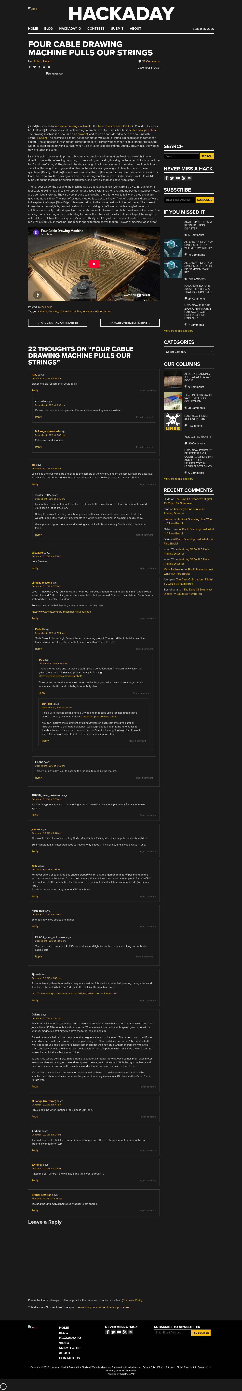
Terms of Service (166, 1367)
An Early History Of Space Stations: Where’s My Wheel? (198, 245)
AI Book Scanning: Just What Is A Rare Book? (198, 377)
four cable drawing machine (71, 126)
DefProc (47, 704)
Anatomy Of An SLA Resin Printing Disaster (198, 225)
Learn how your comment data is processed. (104, 1307)
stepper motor (102, 311)
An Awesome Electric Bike (130, 322)
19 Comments (196, 255)
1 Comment (195, 425)
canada (42, 311)
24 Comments (196, 298)
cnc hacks (46, 307)
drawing (53, 311)
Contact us (189, 178)
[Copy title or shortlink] (49, 67)
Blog (48, 29)
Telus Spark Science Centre (115, 126)
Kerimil (39, 629)
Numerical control (70, 311)
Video (64, 1343)
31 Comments (196, 408)
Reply (35, 390)
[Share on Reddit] (44, 67)
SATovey (37, 1164)
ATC (34, 375)
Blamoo (168, 519)
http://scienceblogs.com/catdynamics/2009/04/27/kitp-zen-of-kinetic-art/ (74, 993)
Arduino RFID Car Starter (58, 322)
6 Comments (196, 235)
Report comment (148, 390)
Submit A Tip (70, 1348)
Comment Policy (133, 1300)
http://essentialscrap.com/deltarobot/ (60, 676)
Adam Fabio (42, 61)
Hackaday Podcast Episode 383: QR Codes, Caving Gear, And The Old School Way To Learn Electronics (198, 458)
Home (33, 29)
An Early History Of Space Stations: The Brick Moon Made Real (198, 267)
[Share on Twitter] (34, 67)
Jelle (34, 865)
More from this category (178, 331)
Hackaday (121, 14)
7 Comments (196, 325)
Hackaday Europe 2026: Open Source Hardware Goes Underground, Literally (197, 312)
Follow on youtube (177, 178)
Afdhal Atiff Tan (42, 1195)
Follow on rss (183, 178)
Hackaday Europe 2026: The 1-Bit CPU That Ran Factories (198, 289)
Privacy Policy (150, 1367)
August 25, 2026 (203, 29)
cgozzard (37, 552)
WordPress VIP (127, 1374)
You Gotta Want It (197, 437)
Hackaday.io (70, 29)
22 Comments (151, 61)
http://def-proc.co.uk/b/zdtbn (99, 716)
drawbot (83, 134)
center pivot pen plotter (143, 130)
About (135, 29)
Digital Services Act (186, 1367)
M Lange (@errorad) (47, 431)
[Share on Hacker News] (39, 67)
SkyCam (42, 138)
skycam (87, 311)
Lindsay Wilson (41, 582)
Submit (117, 29)
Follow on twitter (172, 178)
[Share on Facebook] (29, 67)
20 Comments (197, 279)
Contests (96, 29)
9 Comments (196, 387)
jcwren (36, 829)
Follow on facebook (166, 178)
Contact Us (69, 1358)
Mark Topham (172, 569)
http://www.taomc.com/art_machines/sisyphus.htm (61, 611)
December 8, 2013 (148, 67)
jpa (33, 465)
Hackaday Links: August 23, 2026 (195, 417)
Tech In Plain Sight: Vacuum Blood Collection (198, 398)
